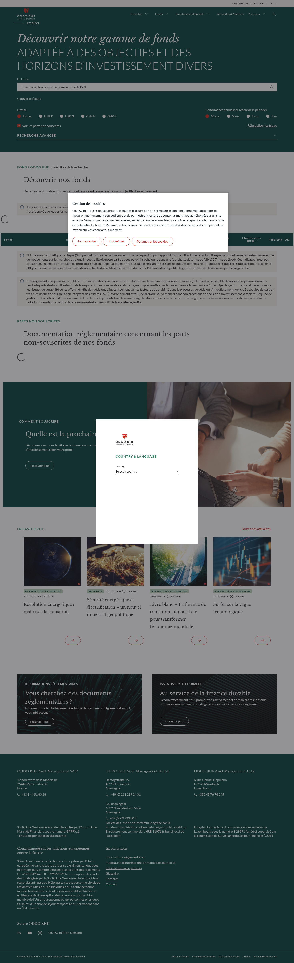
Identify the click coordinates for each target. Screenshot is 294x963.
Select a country (126, 471)
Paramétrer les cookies (152, 241)
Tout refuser (116, 241)
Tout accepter (87, 241)
